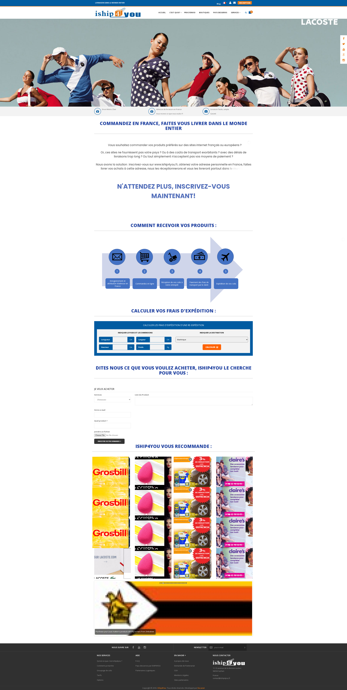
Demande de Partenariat (184, 666)
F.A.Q (138, 661)
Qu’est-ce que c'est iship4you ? (109, 661)
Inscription (244, 3)
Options (100, 680)
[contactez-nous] (234, 2)
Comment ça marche (105, 666)
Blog (219, 3)
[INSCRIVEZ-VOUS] (173, 187)
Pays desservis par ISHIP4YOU (148, 666)
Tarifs (99, 675)
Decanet (201, 688)
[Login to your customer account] (230, 2)
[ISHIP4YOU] (118, 13)
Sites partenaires (181, 680)
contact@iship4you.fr (221, 678)
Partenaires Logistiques (145, 670)
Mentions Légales (181, 675)
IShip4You (161, 688)
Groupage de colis (104, 670)
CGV (176, 670)
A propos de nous (181, 661)
